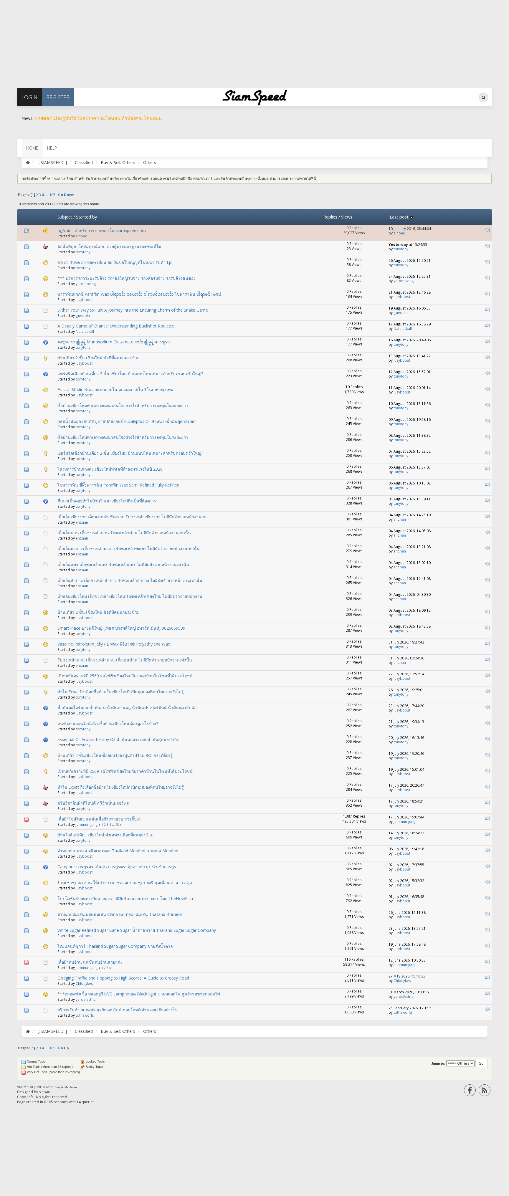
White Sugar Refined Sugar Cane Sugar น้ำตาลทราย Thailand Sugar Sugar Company (136, 930)
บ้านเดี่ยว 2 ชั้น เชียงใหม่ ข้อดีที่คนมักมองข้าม (98, 357)
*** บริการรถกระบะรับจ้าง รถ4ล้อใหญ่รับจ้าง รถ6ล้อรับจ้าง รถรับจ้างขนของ (126, 278)
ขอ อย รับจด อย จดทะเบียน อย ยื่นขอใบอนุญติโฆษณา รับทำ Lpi (114, 262)
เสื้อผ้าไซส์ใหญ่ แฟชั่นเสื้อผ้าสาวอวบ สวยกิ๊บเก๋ (99, 819)
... (47, 194)
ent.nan (82, 522)
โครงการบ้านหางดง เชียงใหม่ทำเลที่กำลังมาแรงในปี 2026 (110, 469)
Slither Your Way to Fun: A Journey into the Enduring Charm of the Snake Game (132, 310)
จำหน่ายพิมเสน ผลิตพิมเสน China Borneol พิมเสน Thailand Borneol (119, 914)
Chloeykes (84, 983)
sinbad (81, 236)
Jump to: (438, 1063)
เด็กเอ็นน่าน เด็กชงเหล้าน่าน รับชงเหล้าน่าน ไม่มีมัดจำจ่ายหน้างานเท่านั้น (124, 532)
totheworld (85, 1015)
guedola (83, 315)
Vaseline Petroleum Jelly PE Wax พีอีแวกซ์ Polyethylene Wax (113, 644)
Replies (330, 217)
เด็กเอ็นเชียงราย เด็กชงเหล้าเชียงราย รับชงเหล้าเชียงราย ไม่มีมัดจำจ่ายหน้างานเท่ (131, 517)
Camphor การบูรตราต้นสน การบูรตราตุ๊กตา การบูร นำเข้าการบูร (116, 866)
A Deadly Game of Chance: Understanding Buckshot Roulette (115, 326)
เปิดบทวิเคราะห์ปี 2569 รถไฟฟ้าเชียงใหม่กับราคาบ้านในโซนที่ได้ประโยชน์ (125, 676)
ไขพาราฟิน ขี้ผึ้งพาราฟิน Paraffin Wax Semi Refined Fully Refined (118, 485)
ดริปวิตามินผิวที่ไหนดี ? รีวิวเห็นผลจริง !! (93, 803)
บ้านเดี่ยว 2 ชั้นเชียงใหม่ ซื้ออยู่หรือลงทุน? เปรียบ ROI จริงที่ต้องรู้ (115, 755)
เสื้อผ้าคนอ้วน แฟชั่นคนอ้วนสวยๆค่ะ (90, 962)
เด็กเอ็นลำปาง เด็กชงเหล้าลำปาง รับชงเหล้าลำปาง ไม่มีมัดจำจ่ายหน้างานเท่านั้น (129, 580)
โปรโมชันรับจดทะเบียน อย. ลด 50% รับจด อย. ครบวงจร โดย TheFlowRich (125, 898)
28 (117, 825)
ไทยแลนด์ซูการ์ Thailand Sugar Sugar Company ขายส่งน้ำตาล (115, 946)
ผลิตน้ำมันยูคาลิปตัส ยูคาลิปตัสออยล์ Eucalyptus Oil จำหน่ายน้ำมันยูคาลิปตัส (126, 421)
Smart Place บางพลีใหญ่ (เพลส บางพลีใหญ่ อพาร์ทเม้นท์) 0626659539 (121, 628)
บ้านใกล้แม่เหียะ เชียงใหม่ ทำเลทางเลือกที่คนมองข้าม (105, 835)
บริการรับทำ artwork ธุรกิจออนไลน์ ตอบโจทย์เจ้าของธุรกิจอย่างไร (117, 1010)
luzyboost (84, 299)
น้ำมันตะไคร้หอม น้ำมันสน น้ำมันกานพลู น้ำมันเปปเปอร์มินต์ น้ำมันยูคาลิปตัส (127, 707)
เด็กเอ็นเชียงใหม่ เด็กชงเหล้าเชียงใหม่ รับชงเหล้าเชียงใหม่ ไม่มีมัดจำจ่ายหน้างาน (129, 596)
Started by (86, 217)
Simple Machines (65, 1087)
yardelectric (85, 999)
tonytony (83, 251)
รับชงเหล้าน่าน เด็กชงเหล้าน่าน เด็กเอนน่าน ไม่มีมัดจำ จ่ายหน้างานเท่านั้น (124, 660)
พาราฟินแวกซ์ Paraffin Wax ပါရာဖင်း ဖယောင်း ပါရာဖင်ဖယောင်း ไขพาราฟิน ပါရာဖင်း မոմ (139, 294)
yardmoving (86, 283)
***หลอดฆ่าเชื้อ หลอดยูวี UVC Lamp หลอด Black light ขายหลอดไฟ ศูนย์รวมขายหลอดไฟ (138, 994)
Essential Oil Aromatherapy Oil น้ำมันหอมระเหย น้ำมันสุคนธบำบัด (118, 739)
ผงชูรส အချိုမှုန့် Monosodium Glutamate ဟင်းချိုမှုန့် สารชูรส (113, 342)
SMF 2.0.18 (25, 1087)
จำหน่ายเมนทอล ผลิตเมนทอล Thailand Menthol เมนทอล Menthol (117, 850)
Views (346, 217)
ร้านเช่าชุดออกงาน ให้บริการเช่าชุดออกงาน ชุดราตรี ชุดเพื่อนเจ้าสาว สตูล (124, 882)
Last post (400, 217)
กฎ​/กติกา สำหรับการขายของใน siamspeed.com (101, 230)
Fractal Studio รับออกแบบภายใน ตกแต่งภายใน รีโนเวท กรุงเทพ (115, 389)
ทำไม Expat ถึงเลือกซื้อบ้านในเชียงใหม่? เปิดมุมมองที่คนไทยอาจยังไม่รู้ (120, 691)
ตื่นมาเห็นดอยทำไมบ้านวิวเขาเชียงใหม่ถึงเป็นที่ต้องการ (106, 501)
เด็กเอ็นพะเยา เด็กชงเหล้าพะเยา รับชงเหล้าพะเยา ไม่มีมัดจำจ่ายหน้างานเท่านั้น (128, 548)
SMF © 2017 (44, 1087)
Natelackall (85, 331)
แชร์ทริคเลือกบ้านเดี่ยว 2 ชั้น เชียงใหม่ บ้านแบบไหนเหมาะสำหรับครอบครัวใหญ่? (130, 373)
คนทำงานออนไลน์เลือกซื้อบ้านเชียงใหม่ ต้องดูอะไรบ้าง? (107, 723)
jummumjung (87, 824)
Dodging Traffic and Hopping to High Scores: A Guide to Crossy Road (123, 978)
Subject (64, 217)
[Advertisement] (176, 41)
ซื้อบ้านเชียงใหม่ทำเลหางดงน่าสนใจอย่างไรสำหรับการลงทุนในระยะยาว (122, 405)
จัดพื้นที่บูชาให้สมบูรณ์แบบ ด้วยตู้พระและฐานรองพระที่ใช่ (109, 246)
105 (52, 194)
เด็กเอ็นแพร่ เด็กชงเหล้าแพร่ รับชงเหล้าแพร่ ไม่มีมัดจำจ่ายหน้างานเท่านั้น (123, 564)
